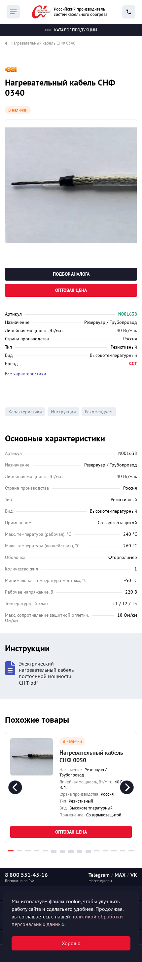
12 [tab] (105, 850)
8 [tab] (71, 850)
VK (133, 875)
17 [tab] (62, 852)
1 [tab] (11, 850)
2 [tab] (19, 850)
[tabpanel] (71, 787)
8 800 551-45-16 (26, 874)
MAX (120, 875)
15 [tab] (131, 850)
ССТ (133, 363)
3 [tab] (28, 850)
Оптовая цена (71, 290)
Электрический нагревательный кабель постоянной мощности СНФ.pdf (46, 673)
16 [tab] (53, 852)
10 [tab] (88, 850)
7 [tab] (62, 850)
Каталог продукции (75, 30)
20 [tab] (88, 852)
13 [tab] (114, 850)
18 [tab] (71, 852)
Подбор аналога (71, 274)
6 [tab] (53, 850)
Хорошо (71, 943)
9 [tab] (79, 850)
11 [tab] (96, 850)
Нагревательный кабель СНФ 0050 (91, 756)
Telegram (99, 875)
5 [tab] (45, 850)
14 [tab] (122, 850)
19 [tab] (79, 852)
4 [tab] (36, 850)
